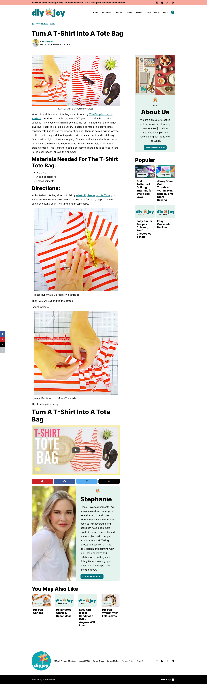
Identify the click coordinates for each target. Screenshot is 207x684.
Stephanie (48, 42)
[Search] (172, 12)
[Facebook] (162, 2)
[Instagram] (157, 2)
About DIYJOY (84, 661)
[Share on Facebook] (2, 334)
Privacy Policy (128, 661)
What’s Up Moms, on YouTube (93, 195)
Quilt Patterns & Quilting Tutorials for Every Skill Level (145, 189)
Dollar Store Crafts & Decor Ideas (64, 613)
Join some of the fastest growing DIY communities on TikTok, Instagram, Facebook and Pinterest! (79, 2)
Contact (139, 661)
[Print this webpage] (2, 350)
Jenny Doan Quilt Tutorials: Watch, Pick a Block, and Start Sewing (165, 191)
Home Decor (107, 12)
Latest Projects (153, 12)
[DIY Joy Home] (48, 12)
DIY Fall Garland (38, 611)
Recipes (119, 12)
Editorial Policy (113, 661)
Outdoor (139, 12)
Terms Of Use (98, 661)
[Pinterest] (172, 2)
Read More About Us (155, 147)
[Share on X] (2, 344)
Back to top (166, 680)
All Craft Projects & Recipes (65, 661)
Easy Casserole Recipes (163, 224)
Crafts (95, 12)
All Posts (44, 24)
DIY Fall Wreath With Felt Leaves (110, 613)
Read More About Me (92, 576)
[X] (167, 2)
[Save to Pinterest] (2, 339)
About (165, 12)
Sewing (129, 12)
